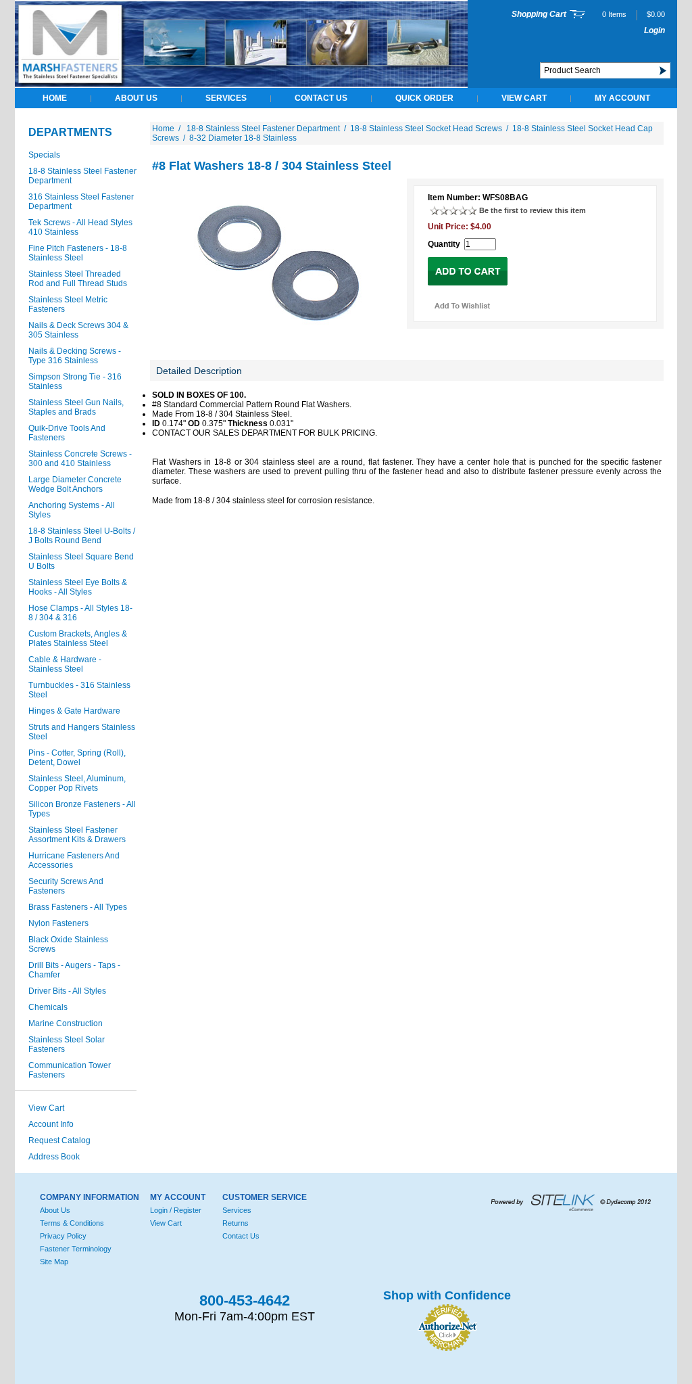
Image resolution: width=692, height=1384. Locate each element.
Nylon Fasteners (58, 923)
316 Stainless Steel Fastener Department (81, 201)
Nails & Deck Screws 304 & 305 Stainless (78, 330)
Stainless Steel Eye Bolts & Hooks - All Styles (77, 587)
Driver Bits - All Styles (67, 991)
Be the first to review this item (532, 210)
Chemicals (48, 1007)
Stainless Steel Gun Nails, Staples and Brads (76, 407)
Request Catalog (59, 1140)
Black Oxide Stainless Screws (68, 944)
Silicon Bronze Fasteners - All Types (82, 809)
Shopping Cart (539, 14)
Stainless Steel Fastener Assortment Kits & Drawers (77, 834)
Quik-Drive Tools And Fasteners (66, 432)
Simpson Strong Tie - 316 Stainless (75, 381)
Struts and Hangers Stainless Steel (81, 731)
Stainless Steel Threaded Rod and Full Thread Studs (77, 278)
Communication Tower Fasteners (69, 1070)
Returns (235, 1223)
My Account (622, 98)
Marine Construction (65, 1023)
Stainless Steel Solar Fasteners (66, 1044)
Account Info (51, 1124)
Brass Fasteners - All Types (77, 907)
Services (226, 98)
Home (55, 98)
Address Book (54, 1156)
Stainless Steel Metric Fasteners (67, 304)
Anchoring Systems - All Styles (71, 510)
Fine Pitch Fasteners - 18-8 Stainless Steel (77, 253)
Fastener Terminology (76, 1249)
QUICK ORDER (424, 98)
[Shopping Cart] (577, 15)
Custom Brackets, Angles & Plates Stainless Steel (77, 638)
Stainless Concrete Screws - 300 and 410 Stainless (80, 458)
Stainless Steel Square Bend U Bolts (81, 561)
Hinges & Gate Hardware (74, 711)
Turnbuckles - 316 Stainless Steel (79, 690)
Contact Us (321, 98)
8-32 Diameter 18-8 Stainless (243, 138)
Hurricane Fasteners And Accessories (74, 860)
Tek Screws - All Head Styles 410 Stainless (80, 227)
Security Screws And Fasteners (65, 886)
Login (654, 30)
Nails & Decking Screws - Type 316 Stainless (74, 355)
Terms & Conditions (72, 1223)
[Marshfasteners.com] (241, 85)
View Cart (524, 98)
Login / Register (175, 1210)
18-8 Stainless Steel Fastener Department (82, 175)
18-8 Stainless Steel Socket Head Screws (426, 128)
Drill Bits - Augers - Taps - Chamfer (74, 970)
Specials (44, 155)
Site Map (54, 1262)
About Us (136, 98)
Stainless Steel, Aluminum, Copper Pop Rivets (77, 783)
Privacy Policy (63, 1236)
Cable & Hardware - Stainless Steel (64, 664)
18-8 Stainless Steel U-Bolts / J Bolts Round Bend (81, 535)
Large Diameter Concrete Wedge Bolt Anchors (75, 484)
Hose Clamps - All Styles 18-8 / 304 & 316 (80, 612)
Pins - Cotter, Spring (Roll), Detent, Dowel (77, 757)
